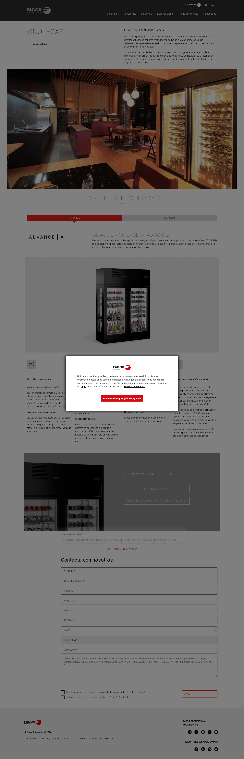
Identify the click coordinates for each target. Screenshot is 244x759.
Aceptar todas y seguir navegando (122, 398)
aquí (83, 386)
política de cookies (134, 386)
